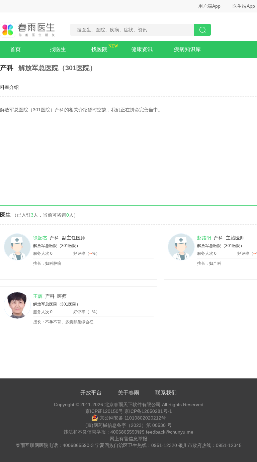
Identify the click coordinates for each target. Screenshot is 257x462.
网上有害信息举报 (128, 438)
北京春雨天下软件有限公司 (132, 404)
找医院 (99, 49)
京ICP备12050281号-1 (148, 411)
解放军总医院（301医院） (56, 245)
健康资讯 (142, 49)
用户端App (209, 6)
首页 (15, 49)
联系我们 (166, 392)
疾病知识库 (187, 49)
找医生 (58, 49)
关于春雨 (128, 392)
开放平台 (91, 392)
